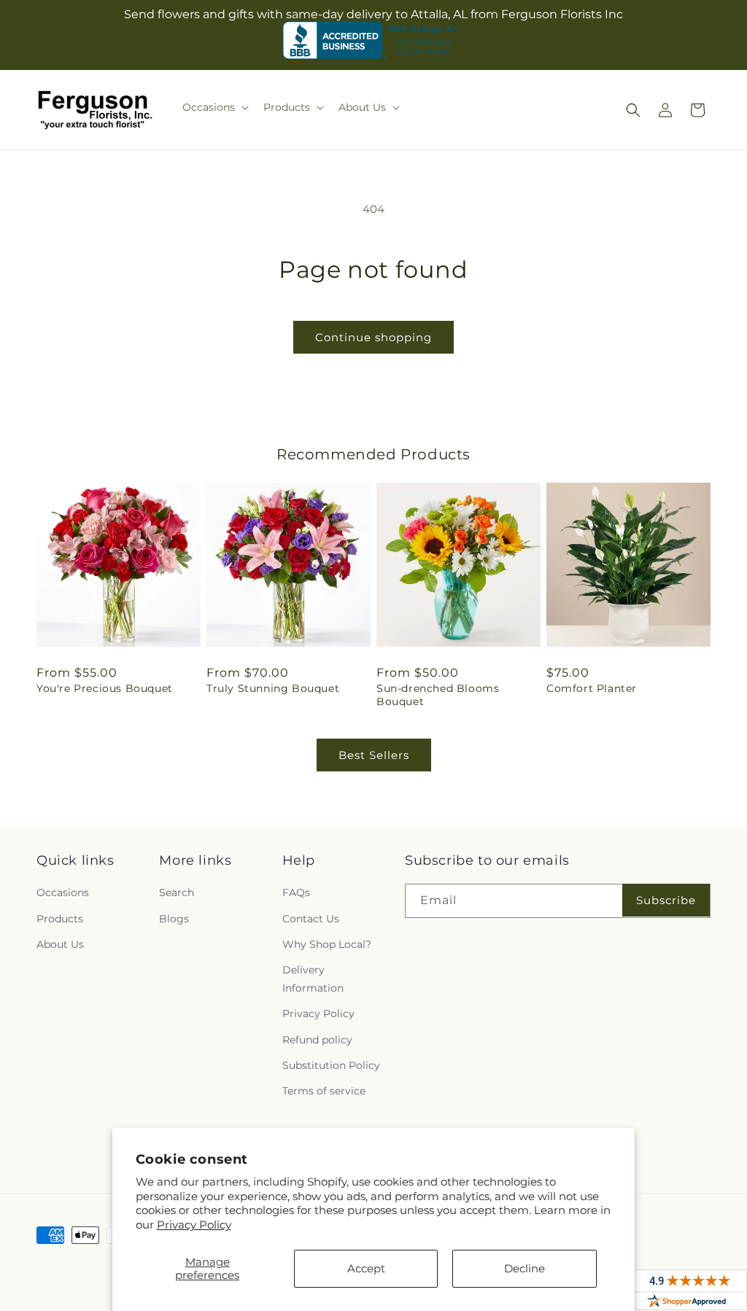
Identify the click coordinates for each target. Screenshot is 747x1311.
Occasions (62, 892)
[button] (214, 107)
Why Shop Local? (326, 944)
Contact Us (310, 918)
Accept (366, 1268)
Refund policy (317, 1039)
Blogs (174, 918)
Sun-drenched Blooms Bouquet (437, 695)
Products (59, 918)
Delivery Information (313, 979)
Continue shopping (373, 337)
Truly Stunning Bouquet (272, 688)
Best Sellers (373, 755)
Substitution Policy (331, 1065)
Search (176, 892)
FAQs (296, 892)
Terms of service (323, 1090)
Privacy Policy (194, 1225)
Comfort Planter (591, 688)
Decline (524, 1268)
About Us (60, 944)
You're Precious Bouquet (104, 688)
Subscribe (666, 900)
